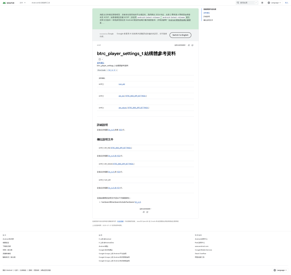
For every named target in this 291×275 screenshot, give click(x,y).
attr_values (123, 108)
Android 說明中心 (201, 239)
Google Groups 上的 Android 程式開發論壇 (114, 257)
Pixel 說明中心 (200, 243)
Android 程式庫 (8, 239)
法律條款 (23, 270)
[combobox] (247, 3)
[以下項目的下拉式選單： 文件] (26, 2)
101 (118, 188)
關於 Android (7, 270)
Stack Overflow (200, 253)
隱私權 (36, 270)
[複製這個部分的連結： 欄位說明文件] (115, 139)
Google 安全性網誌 (106, 250)
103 (118, 172)
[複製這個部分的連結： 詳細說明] (111, 125)
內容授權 (120, 221)
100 (121, 130)
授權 (30, 270)
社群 (16, 270)
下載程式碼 (7, 246)
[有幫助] (189, 45)
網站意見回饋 (46, 270)
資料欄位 (100, 63)
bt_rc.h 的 (112, 156)
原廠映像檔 (7, 253)
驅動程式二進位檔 (9, 257)
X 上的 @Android (105, 239)
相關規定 (6, 243)
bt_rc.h (112, 70)
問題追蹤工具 (199, 257)
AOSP (99, 45)
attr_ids (121, 96)
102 (118, 156)
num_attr (122, 84)
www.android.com (201, 246)
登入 (286, 3)
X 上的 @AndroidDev (106, 243)
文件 (21, 3)
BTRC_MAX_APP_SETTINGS (136, 96)
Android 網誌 (103, 246)
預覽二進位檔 (7, 250)
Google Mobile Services (203, 250)
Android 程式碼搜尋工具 (41, 3)
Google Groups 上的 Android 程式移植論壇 (114, 261)
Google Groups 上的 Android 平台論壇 (112, 253)
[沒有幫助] (192, 45)
